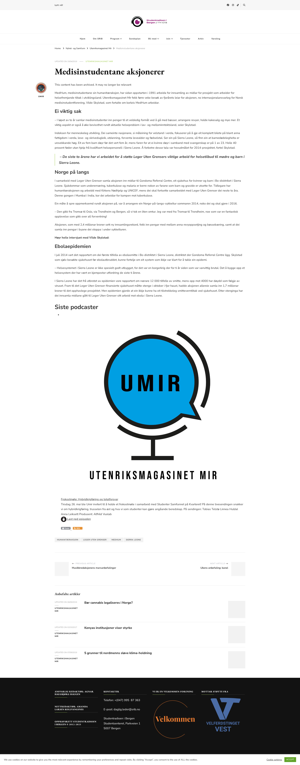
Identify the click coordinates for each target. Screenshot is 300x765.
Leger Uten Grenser (95, 540)
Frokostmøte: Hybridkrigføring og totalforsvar (89, 499)
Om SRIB (98, 38)
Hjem (82, 38)
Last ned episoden (78, 519)
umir (41, 96)
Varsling (215, 38)
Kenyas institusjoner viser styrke (108, 628)
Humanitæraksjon (67, 540)
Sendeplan (135, 38)
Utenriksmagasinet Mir (99, 61)
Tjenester (185, 38)
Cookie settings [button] (274, 759)
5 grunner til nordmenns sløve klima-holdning (118, 653)
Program (114, 38)
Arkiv (201, 38)
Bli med (152, 38)
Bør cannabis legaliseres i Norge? (108, 603)
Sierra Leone (133, 540)
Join (168, 38)
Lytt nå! (59, 5)
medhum (116, 540)
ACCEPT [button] (290, 759)
